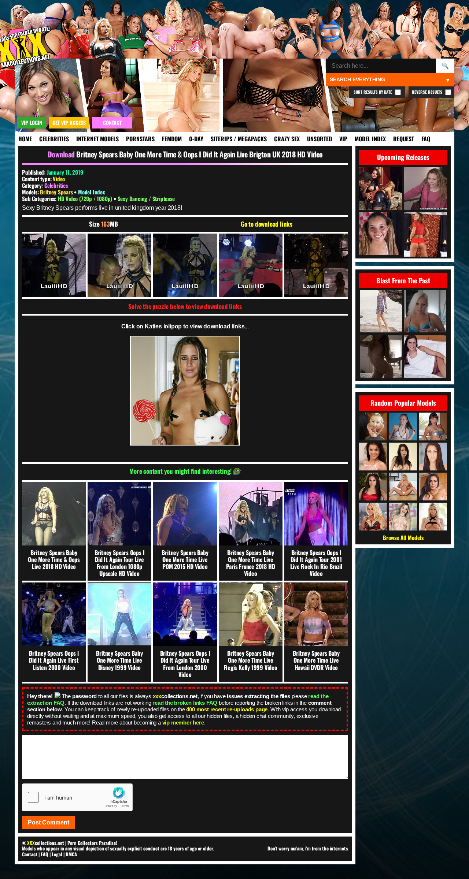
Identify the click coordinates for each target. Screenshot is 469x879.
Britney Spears (57, 192)
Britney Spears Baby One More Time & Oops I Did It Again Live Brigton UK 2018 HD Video (199, 154)
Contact (29, 854)
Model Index (370, 138)
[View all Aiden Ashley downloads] (403, 456)
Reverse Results (427, 92)
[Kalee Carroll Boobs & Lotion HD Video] (425, 312)
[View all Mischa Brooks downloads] (433, 456)
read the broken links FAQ (184, 703)
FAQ (425, 138)
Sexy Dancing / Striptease (146, 198)
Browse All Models (403, 537)
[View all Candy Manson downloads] (373, 516)
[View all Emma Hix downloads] (433, 516)
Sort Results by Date (373, 92)
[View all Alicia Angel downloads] (373, 456)
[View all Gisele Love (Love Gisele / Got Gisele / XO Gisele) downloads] (403, 486)
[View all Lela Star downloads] (433, 486)
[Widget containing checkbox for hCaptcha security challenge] (77, 797)
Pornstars (140, 138)
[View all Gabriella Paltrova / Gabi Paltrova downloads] (373, 486)
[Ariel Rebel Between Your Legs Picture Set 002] (381, 357)
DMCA (71, 854)
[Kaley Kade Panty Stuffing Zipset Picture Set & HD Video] (425, 357)
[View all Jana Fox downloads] (373, 426)
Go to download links (266, 224)
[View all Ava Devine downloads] (433, 426)
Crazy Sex (287, 138)
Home (25, 138)
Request (403, 138)
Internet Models (97, 138)
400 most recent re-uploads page (226, 709)
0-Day (196, 138)
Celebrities (54, 138)
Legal (57, 854)
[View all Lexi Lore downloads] (403, 516)
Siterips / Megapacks (239, 138)
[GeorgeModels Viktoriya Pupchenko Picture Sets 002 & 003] (381, 312)
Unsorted (319, 138)
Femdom (172, 138)
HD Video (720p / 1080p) (86, 198)
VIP (343, 138)
